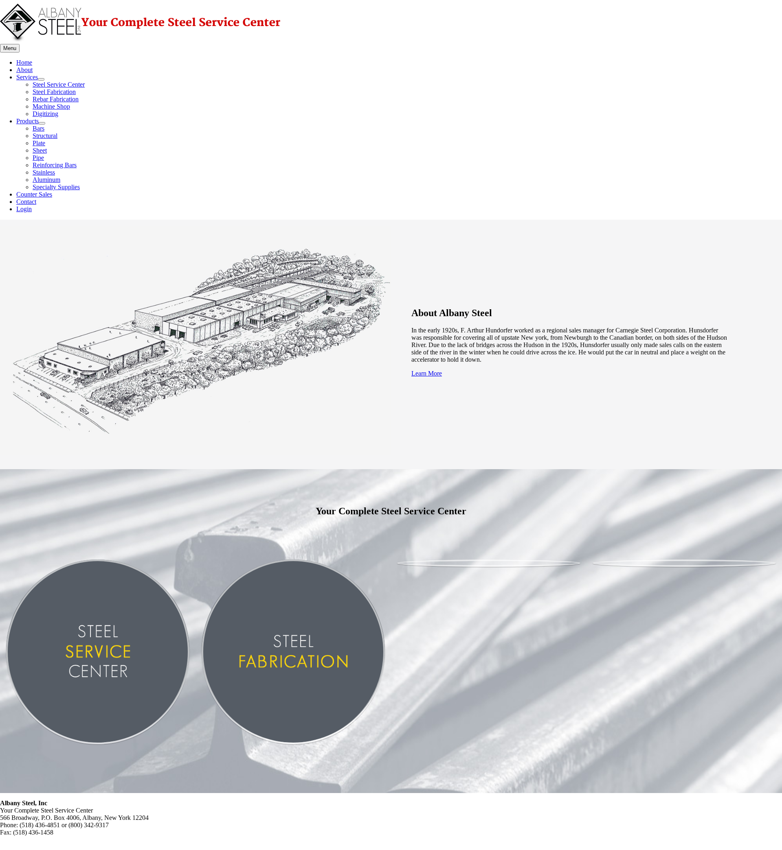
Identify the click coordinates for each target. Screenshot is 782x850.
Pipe (38, 157)
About (24, 69)
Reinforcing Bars (55, 165)
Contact (26, 201)
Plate (39, 143)
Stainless (44, 172)
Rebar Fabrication (56, 99)
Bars (38, 128)
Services (27, 77)
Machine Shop (51, 106)
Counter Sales (34, 194)
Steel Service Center (59, 84)
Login (24, 208)
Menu (9, 48)
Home (24, 62)
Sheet (40, 150)
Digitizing (45, 113)
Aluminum (46, 179)
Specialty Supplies (56, 187)
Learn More (426, 373)
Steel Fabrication (54, 91)
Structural (45, 135)
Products (27, 121)
